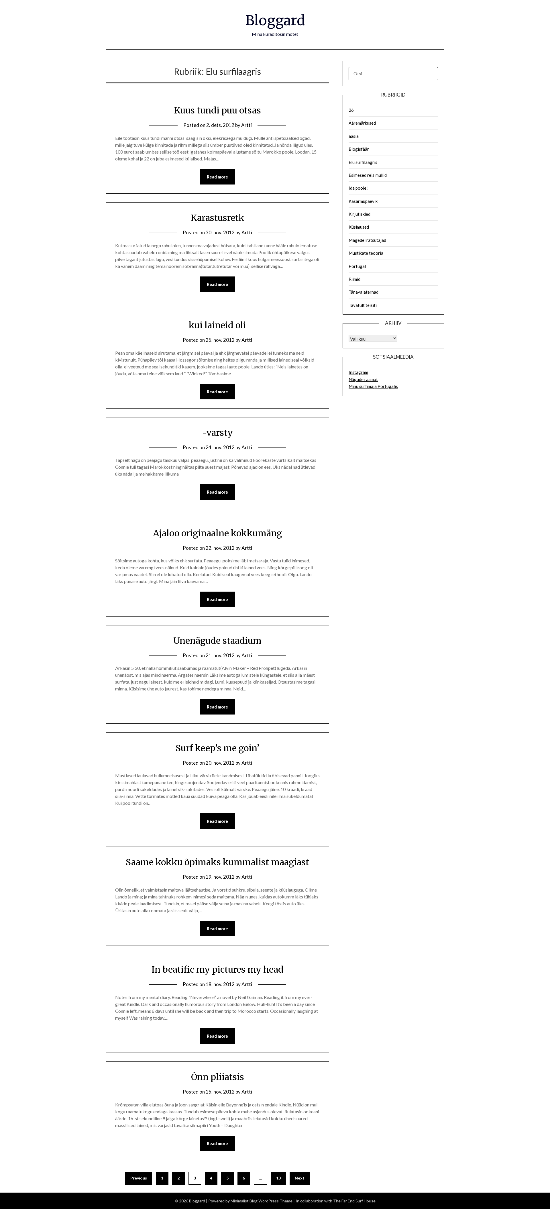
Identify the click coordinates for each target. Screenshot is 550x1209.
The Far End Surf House (354, 1200)
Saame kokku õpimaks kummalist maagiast (217, 862)
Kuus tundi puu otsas (217, 110)
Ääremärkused (362, 122)
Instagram (358, 372)
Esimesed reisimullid (368, 175)
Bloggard (275, 20)
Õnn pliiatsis (217, 1076)
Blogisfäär (359, 149)
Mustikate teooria (366, 253)
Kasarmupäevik (363, 201)
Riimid (354, 279)
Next (300, 1177)
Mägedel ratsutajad (367, 240)
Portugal (357, 266)
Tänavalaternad (363, 292)
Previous (138, 1177)
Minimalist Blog (244, 1200)
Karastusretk (217, 217)
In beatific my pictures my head (218, 969)
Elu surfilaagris (363, 162)
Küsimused (359, 226)
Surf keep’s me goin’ (217, 748)
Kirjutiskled (359, 214)
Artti (246, 125)
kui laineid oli (217, 325)
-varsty (217, 432)
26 (351, 110)
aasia (354, 136)
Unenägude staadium (217, 640)
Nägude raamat (363, 379)
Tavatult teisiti (363, 305)
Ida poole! (358, 188)
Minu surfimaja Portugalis (373, 386)
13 (278, 1177)
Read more (217, 176)
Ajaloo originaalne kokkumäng (217, 533)
